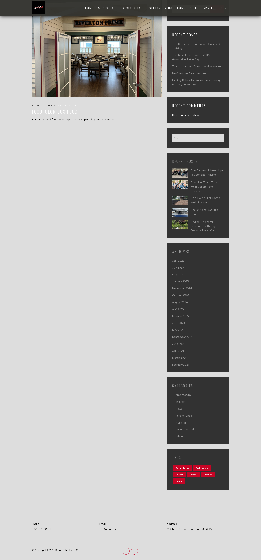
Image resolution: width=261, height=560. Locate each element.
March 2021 (179, 357)
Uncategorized (185, 429)
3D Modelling (182, 467)
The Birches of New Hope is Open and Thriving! (196, 46)
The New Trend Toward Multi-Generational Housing (191, 57)
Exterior (179, 474)
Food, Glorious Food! (55, 111)
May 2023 (178, 330)
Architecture (183, 394)
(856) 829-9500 (41, 529)
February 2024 (181, 316)
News (179, 408)
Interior (180, 401)
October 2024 (180, 295)
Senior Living (161, 8)
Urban (179, 436)
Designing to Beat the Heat (189, 73)
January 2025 (180, 281)
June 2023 (178, 323)
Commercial (187, 8)
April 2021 (178, 350)
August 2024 (180, 302)
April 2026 (178, 260)
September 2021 (182, 337)
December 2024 (182, 288)
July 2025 (178, 267)
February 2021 (180, 364)
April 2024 (178, 309)
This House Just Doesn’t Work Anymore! (196, 66)
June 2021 (178, 343)
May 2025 (178, 274)
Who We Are (108, 8)
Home (89, 8)
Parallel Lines (214, 8)
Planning (181, 422)
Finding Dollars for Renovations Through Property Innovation (196, 82)
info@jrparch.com (109, 529)
